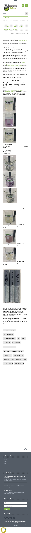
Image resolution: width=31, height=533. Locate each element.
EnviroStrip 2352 (11, 90)
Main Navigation (4, 13)
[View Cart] (26, 5)
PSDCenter (15, 525)
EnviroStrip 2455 (9, 91)
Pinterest (11, 518)
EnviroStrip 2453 (20, 90)
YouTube (14, 518)
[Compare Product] (23, 5)
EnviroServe (7, 42)
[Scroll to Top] (25, 449)
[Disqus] (15, 386)
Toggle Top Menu (15, 0)
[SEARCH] (26, 13)
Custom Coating (8, 490)
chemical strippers (23, 40)
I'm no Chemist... (8, 484)
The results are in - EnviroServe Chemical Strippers (14, 477)
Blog (8, 17)
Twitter (8, 518)
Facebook (5, 518)
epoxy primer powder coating (15, 65)
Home (4, 17)
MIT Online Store (19, 39)
